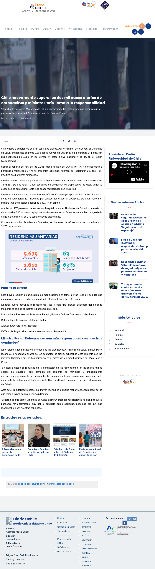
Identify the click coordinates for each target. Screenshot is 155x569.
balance (22, 484)
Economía (86, 544)
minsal (52, 484)
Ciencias (86, 531)
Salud (5, 141)
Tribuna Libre (63, 531)
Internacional (75, 28)
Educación (87, 540)
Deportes (60, 28)
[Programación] (148, 26)
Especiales (91, 28)
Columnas (62, 522)
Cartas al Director (66, 527)
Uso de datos (64, 551)
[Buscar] (135, 32)
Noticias (9, 28)
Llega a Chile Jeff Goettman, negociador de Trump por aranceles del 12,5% (134, 246)
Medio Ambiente (89, 548)
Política (23, 28)
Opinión (47, 28)
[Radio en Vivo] (142, 26)
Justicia (86, 553)
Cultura (35, 28)
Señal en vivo (63, 547)
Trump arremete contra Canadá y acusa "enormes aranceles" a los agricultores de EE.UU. (134, 290)
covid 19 (44, 484)
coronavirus (33, 484)
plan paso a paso (65, 484)
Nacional (119, 330)
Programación (110, 28)
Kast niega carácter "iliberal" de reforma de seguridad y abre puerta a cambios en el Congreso (134, 268)
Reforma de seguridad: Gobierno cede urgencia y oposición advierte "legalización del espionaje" (134, 222)
